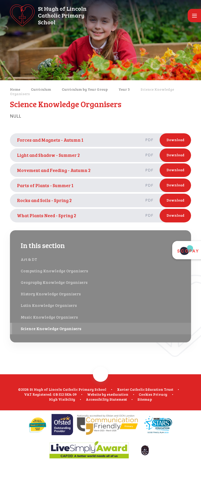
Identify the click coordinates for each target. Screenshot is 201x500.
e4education (117, 394)
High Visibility (62, 399)
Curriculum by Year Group (85, 89)
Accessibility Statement (106, 399)
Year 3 (124, 89)
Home (15, 89)
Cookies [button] (145, 394)
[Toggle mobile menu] (194, 15)
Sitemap (144, 399)
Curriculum (41, 89)
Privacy (160, 394)
